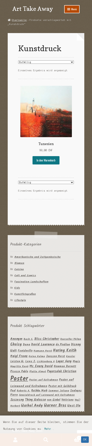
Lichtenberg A (46, 361)
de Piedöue (63, 344)
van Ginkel (53, 400)
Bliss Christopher (46, 339)
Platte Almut (37, 371)
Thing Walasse (35, 399)
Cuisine (19, 269)
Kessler (70, 356)
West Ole (73, 405)
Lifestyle (20, 300)
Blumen (19, 263)
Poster (19, 379)
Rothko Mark (39, 390)
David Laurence (43, 344)
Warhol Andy (32, 405)
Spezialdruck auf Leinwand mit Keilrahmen (47, 395)
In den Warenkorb (46, 160)
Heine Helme (37, 356)
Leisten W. (17, 361)
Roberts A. (23, 391)
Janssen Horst (55, 356)
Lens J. (30, 361)
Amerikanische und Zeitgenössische (37, 257)
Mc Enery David (41, 366)
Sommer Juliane (58, 391)
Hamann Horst (43, 351)
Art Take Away (32, 8)
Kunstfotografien (25, 294)
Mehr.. (49, 428)
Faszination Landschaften (31, 282)
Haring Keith (64, 350)
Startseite (19, 20)
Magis (76, 361)
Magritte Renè (19, 366)
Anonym (16, 339)
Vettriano (67, 400)
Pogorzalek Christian (61, 371)
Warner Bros (55, 405)
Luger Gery (64, 361)
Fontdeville (25, 351)
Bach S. (28, 339)
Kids (17, 288)
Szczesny (17, 399)
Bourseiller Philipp (70, 339)
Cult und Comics (25, 275)
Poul (13, 390)
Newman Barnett (65, 366)
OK (85, 439)
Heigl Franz (19, 356)
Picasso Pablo (19, 371)
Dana (26, 344)
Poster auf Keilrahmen (43, 380)
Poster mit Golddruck (62, 386)
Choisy (16, 344)
